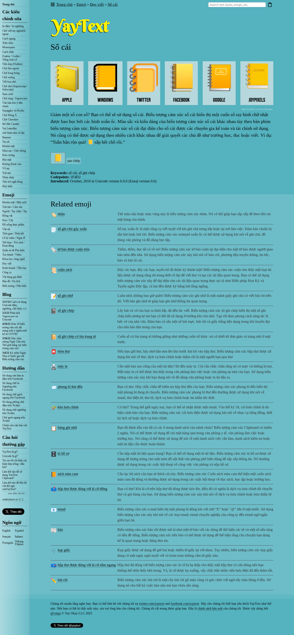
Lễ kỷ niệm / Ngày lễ (13, 238)
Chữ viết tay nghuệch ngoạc (13, 32)
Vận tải (6, 229)
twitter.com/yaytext (151, 603)
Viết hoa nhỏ (9, 81)
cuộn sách (65, 270)
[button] (52, 4)
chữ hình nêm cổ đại (13, 132)
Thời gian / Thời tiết (13, 233)
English (6, 530)
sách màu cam (68, 474)
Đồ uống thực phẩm (13, 224)
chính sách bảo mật (210, 608)
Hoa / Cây (7, 220)
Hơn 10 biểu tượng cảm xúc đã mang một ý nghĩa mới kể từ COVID (14, 328)
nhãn (61, 214)
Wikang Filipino (19, 543)
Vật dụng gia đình (12, 277)
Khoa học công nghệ (13, 259)
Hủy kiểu (7, 186)
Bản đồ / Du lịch (11, 281)
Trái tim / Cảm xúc (12, 207)
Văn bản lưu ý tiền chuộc (12, 104)
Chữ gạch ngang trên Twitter (13, 419)
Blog (6, 294)
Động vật (7, 215)
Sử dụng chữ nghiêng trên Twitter (14, 411)
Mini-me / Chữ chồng (14, 150)
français (6, 536)
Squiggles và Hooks (13, 110)
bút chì (63, 580)
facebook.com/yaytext (185, 603)
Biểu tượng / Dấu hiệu (14, 285)
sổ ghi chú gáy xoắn (72, 229)
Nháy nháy (8, 177)
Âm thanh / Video (12, 254)
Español (19, 530)
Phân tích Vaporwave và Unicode (11, 316)
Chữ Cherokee (10, 119)
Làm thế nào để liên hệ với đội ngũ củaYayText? (14, 486)
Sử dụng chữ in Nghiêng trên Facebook (10, 386)
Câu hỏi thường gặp (13, 441)
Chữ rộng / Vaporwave (14, 98)
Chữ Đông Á (9, 115)
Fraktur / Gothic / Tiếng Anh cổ (11, 58)
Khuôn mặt (8, 146)
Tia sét (5, 141)
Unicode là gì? (10, 456)
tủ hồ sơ (63, 453)
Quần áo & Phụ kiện (13, 250)
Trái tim (6, 173)
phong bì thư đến (70, 387)
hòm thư (64, 351)
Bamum (6, 137)
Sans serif (7, 94)
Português (7, 542)
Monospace (8, 47)
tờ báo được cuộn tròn (74, 249)
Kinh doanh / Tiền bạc (14, 268)
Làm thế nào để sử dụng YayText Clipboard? (12, 475)
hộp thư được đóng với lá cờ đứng (82, 489)
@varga (56, 613)
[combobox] (237, 4)
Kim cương (8, 155)
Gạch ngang (8, 38)
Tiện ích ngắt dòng (12, 181)
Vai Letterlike (9, 128)
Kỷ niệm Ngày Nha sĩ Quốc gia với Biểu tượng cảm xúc (14, 356)
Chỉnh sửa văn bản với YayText (14, 427)
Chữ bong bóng (11, 73)
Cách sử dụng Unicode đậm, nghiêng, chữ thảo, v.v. (14, 305)
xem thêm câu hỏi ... (17, 493)
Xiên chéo (7, 43)
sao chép (73, 161)
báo (60, 530)
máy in (63, 366)
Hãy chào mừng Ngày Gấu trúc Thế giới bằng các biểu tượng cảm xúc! (14, 343)
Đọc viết (6, 263)
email (61, 509)
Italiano (19, 536)
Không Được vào (11, 164)
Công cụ (6, 272)
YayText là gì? (10, 451)
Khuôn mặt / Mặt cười (14, 202)
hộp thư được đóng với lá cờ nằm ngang (87, 565)
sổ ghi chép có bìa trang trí (77, 336)
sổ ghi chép (66, 310)
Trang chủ (8, 4)
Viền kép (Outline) (12, 64)
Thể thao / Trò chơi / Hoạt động (13, 244)
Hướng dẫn (13, 367)
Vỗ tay (6, 168)
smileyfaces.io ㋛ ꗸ (12, 499)
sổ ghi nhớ (65, 296)
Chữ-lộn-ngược (10, 68)
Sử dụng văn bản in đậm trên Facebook (13, 377)
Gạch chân (8, 51)
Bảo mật (6, 159)
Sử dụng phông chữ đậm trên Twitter (13, 403)
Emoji (8, 194)
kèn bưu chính (68, 407)
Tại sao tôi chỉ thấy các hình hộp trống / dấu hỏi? (14, 464)
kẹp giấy (64, 550)
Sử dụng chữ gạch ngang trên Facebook (13, 396)
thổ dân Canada (10, 123)
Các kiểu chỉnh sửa (11, 15)
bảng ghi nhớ (67, 427)
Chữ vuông (8, 77)
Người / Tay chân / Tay (14, 211)
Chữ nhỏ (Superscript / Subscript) (14, 88)
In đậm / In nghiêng (13, 26)
